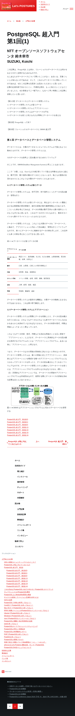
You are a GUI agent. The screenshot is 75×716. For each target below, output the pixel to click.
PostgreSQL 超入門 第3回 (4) (17, 435)
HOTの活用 (8, 600)
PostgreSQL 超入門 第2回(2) (17, 425)
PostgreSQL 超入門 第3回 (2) (17, 430)
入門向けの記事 (30, 21)
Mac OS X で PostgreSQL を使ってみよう (18, 608)
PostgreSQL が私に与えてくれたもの (17, 565)
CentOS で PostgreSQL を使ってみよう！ (18, 605)
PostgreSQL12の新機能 (17, 694)
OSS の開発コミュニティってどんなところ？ (20, 562)
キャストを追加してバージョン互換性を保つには (21, 597)
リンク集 (20, 530)
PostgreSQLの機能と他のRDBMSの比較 (18, 621)
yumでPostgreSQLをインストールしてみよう (20, 618)
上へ (37, 441)
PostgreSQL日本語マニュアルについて (17, 647)
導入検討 (20, 471)
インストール (22, 476)
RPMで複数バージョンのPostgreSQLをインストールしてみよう (26, 610)
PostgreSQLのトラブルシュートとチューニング (21, 626)
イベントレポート (24, 525)
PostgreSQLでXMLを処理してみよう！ (17, 602)
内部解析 (20, 497)
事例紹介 (20, 519)
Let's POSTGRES (23, 6)
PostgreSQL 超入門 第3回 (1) (17, 427)
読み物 (43, 7)
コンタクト (19, 546)
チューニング (22, 487)
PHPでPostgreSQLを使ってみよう (16, 634)
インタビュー (22, 535)
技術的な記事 (6, 650)
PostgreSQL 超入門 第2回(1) (17, 422)
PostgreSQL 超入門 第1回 (13, 567)
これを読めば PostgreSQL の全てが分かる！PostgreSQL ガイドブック (28, 589)
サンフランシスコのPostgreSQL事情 (17, 592)
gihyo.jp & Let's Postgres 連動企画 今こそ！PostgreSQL (24, 645)
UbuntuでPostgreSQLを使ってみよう (17, 613)
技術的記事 (21, 514)
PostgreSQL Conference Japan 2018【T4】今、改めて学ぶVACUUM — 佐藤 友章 (38, 697)
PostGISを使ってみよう (12, 637)
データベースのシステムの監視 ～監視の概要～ (26, 691)
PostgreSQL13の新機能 (17, 689)
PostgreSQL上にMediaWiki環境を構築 (17, 595)
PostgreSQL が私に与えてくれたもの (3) (17, 442)
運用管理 (20, 482)
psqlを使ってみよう (11, 624)
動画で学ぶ (44, 9)
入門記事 (20, 509)
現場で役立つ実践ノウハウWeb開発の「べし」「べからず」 (25, 642)
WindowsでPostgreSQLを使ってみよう (18, 616)
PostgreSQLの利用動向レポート (15, 631)
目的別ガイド (45, 4)
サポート (20, 492)
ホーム (43, 2)
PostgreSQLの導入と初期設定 (14, 629)
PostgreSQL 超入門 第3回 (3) (17, 432)
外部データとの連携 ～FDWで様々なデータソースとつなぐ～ (31, 686)
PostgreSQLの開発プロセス (14, 639)
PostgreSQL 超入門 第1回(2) (17, 419)
